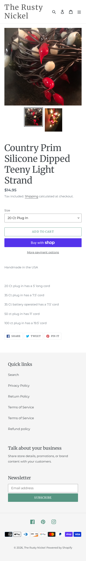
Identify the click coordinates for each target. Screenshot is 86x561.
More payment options (43, 252)
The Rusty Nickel (23, 11)
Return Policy (19, 396)
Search (13, 375)
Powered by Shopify (59, 547)
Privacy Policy (19, 386)
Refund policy (19, 429)
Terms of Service (21, 407)
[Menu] (79, 11)
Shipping (31, 196)
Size (7, 210)
